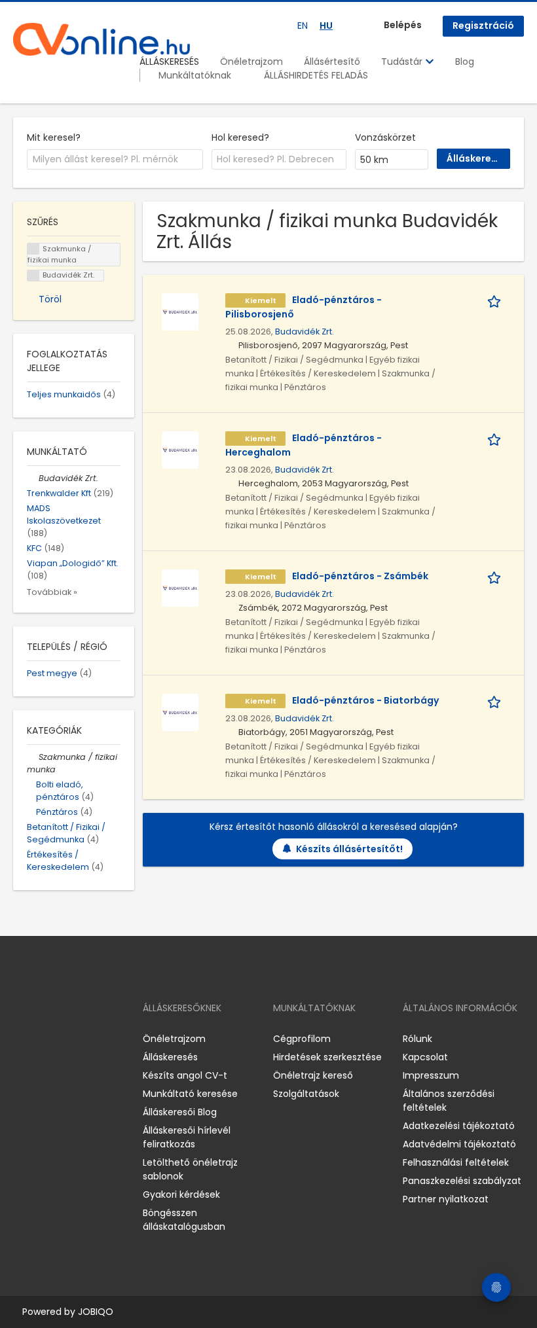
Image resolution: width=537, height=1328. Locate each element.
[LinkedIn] (65, 1039)
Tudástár (403, 61)
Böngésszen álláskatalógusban (184, 1219)
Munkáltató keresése (190, 1093)
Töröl (50, 299)
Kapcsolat (425, 1057)
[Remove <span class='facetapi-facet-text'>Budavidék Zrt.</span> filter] (33, 275)
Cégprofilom (302, 1038)
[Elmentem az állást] (496, 300)
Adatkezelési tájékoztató (459, 1125)
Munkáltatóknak (194, 75)
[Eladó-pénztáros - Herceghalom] (180, 449)
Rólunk (417, 1038)
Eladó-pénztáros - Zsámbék (360, 576)
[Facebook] (22, 1039)
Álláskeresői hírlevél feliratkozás (187, 1137)
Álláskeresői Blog (180, 1112)
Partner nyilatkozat (446, 1199)
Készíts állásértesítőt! (349, 848)
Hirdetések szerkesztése (327, 1057)
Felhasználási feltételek (456, 1162)
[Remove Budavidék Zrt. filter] (33, 478)
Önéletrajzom (251, 61)
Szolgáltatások (306, 1093)
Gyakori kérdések (181, 1194)
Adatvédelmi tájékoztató (459, 1144)
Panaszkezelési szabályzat (462, 1180)
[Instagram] (44, 1039)
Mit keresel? (54, 137)
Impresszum (431, 1075)
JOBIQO (95, 1311)
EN (302, 25)
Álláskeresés (170, 1057)
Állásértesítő (332, 61)
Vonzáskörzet (385, 137)
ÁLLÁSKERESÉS (169, 61)
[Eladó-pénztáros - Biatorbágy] (180, 711)
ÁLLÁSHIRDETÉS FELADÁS (316, 75)
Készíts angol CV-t (185, 1075)
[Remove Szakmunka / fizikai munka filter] (33, 757)
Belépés (403, 24)
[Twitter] (85, 1039)
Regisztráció (483, 25)
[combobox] (115, 159)
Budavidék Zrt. (304, 331)
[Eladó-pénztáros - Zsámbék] (180, 587)
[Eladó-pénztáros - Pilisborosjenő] (180, 310)
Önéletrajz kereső (313, 1075)
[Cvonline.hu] (101, 39)
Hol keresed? (240, 137)
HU (326, 25)
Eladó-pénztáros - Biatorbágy (365, 700)
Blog (464, 61)
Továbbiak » (52, 592)
